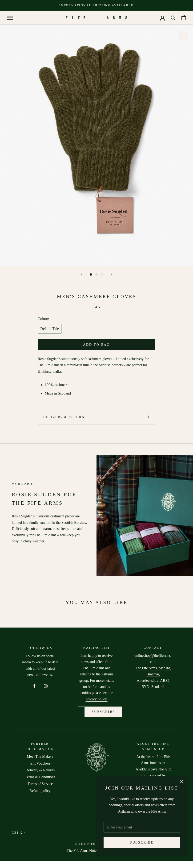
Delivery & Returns (65, 417)
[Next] (111, 274)
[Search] (173, 17)
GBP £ (17, 832)
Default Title (49, 329)
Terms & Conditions (40, 777)
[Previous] (81, 274)
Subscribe (142, 842)
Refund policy (40, 791)
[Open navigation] (10, 18)
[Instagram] (46, 685)
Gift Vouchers (40, 763)
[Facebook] (34, 685)
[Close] (181, 781)
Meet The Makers (40, 756)
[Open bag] (183, 17)
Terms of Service (40, 784)
